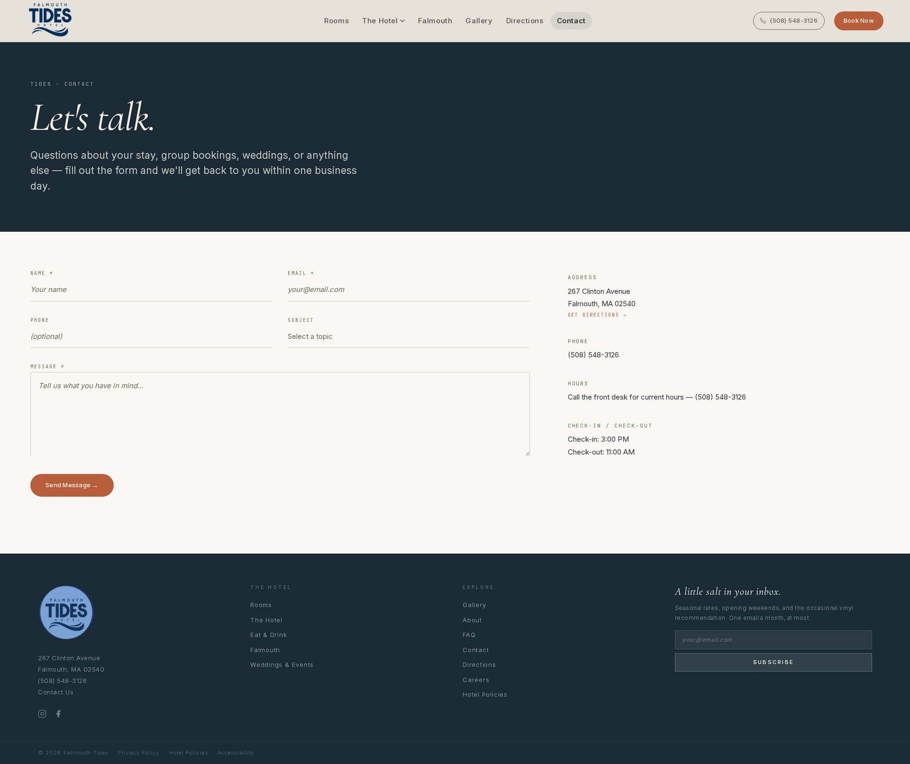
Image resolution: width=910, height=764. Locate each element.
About (472, 620)
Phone (39, 320)
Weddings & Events (282, 664)
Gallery (478, 20)
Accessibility (236, 752)
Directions (525, 20)
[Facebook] (58, 713)
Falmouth (435, 20)
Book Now (859, 20)
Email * (301, 273)
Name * (41, 273)
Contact (571, 20)
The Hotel (380, 20)
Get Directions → (597, 315)
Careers (476, 679)
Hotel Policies (485, 694)
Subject (301, 320)
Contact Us (55, 692)
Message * (47, 367)
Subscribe (773, 662)
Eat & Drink (268, 634)
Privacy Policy (138, 752)
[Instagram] (42, 713)
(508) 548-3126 (794, 20)
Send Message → (72, 485)
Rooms (336, 20)
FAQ (469, 634)
